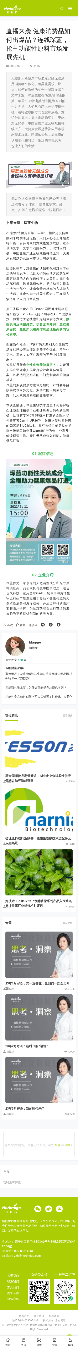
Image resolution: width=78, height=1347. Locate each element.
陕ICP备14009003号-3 (25, 1320)
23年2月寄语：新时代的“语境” (26, 1046)
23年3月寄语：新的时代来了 (25, 1108)
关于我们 (13, 1275)
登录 (58, 1145)
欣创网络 (61, 1320)
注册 (68, 1145)
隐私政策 (54, 1315)
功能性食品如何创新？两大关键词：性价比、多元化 (38, 696)
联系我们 (13, 1281)
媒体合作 (13, 1299)
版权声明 (24, 1315)
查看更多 (68, 715)
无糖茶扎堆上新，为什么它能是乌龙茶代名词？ (36, 687)
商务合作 (13, 1293)
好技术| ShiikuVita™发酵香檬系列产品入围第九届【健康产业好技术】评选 (38, 903)
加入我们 (13, 1287)
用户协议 (39, 1315)
